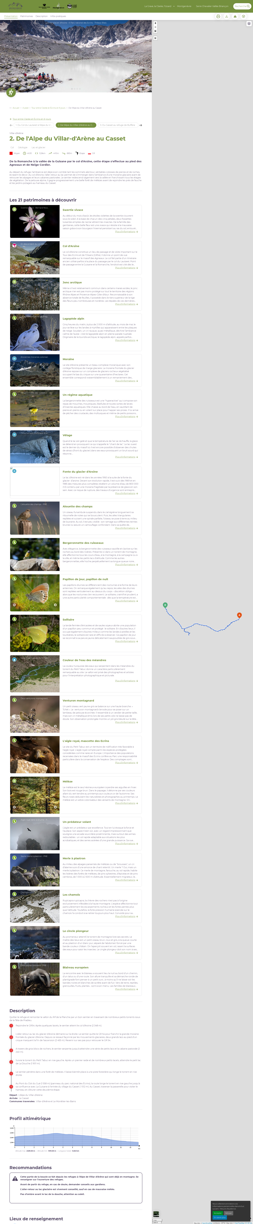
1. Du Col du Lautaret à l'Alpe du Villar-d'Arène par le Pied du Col (35, 125)
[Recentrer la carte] (155, 38)
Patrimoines (26, 16)
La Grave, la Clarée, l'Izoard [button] (157, 6)
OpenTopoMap (239, 1223)
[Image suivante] (147, 56)
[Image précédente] (4, 56)
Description (42, 16)
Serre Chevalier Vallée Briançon (212, 6)
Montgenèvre (184, 6)
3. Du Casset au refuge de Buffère (117, 125)
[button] (155, 31)
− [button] (155, 27)
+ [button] (155, 23)
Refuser (228, 1213)
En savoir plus (219, 1217)
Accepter (218, 1213)
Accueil (16, 108)
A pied (25, 108)
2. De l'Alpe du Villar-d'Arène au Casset (77, 125)
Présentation (11, 16)
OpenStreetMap (207, 1223)
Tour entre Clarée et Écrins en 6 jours (48, 108)
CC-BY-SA (248, 1223)
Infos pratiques (58, 16)
